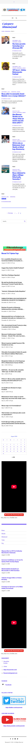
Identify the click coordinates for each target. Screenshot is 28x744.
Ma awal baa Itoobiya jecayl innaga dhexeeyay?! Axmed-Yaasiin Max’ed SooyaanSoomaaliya (12, 283)
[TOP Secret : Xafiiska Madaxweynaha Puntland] (5, 66)
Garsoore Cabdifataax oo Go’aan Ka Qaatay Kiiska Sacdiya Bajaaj (12, 560)
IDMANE (4, 198)
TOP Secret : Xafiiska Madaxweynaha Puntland (19, 72)
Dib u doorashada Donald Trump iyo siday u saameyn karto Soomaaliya (14, 326)
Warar (19, 41)
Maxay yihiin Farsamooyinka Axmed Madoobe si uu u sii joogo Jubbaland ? (14, 94)
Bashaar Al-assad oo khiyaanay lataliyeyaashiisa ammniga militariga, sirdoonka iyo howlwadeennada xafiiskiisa (14, 308)
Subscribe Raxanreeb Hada (15, 514)
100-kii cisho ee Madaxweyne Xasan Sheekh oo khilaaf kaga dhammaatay (18, 146)
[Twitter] (17, 739)
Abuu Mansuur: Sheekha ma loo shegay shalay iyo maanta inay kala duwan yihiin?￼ (18, 118)
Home (3, 31)
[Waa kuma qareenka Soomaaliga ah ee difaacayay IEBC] (5, 40)
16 (24, 446)
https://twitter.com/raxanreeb (14, 707)
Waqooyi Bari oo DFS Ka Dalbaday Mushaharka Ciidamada (12, 551)
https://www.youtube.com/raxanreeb (14, 726)
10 (3, 446)
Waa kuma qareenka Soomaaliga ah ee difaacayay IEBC (18, 46)
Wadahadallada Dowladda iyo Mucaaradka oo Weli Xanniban (10, 569)
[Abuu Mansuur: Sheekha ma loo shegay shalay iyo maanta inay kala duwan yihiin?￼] (5, 110)
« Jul (13, 457)
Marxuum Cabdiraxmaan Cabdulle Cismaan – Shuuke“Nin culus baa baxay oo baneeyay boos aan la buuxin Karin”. (13, 335)
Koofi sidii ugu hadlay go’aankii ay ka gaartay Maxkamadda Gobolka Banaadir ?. (13, 422)
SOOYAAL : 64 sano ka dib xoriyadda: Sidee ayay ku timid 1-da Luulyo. (13, 370)
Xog (3, 543)
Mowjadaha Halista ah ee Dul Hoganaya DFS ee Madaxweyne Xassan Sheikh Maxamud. (13, 362)
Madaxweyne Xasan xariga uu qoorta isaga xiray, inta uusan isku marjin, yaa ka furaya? (14, 397)
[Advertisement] (13, 236)
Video (3, 540)
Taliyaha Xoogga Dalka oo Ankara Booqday (11, 578)
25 (6, 451)
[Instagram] (15, 739)
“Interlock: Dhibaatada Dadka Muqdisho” (14, 291)
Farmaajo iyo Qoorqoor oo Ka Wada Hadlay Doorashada (12, 587)
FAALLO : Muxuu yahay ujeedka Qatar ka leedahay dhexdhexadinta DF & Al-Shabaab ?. (14, 379)
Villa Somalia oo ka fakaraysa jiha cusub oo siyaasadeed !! (13, 413)
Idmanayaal (7, 31)
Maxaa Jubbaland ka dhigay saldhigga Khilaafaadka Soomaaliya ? (18, 176)
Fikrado (14, 68)
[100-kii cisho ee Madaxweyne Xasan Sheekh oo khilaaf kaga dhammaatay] (5, 139)
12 (10, 446)
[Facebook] (10, 739)
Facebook (8, 684)
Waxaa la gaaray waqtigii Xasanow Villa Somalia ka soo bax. (13, 344)
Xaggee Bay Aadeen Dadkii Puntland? (13, 268)
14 (17, 446)
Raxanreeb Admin (7, 201)
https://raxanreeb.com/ (10, 669)
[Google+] (13, 739)
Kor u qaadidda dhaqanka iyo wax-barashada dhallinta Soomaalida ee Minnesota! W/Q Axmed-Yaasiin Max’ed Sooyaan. (13, 260)
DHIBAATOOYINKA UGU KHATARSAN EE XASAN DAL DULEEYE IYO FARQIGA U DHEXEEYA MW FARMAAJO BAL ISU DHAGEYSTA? (14, 299)
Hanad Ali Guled (17, 50)
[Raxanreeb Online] (14, 9)
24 (3, 451)
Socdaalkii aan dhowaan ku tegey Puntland (11, 388)
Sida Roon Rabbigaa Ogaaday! (11, 275)
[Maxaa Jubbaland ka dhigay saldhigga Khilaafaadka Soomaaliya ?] (5, 169)
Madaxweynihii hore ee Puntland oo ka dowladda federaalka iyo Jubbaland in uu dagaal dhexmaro (14, 317)
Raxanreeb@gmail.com (10, 673)
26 (10, 451)
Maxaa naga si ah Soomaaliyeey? (11, 405)
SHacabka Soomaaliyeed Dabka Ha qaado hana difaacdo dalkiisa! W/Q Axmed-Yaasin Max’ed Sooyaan (14, 353)
